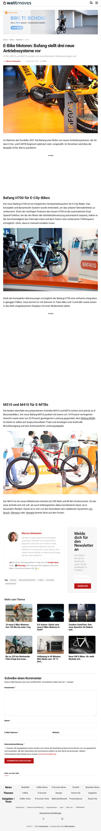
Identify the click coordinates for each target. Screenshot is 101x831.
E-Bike (27, 40)
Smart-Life (75, 793)
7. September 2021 (32, 61)
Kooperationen (51, 807)
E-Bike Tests (25, 799)
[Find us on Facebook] (39, 818)
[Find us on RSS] (62, 818)
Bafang (13, 580)
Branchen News (92, 787)
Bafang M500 (88, 418)
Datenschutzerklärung (14, 744)
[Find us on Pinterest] (53, 818)
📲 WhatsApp (20, 565)
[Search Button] (91, 3)
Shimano (15, 512)
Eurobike (50, 580)
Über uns (69, 807)
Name (7, 720)
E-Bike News (42, 787)
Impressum (20, 807)
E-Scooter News (59, 787)
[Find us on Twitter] (43, 818)
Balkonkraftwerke (59, 799)
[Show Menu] (96, 3)
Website (55, 732)
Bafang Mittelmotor (27, 580)
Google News (53, 562)
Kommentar (10, 687)
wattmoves (43, 826)
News (12, 40)
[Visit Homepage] (17, 3)
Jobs (61, 807)
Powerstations (75, 799)
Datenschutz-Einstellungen (50, 813)
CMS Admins (69, 826)
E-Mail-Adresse (11, 732)
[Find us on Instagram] (48, 818)
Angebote (92, 793)
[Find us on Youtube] (58, 818)
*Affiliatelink (80, 807)
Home (5, 40)
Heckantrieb (11, 584)
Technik (75, 787)
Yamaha (30, 512)
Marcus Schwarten (13, 61)
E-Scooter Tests (42, 799)
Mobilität (19, 40)
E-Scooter (42, 793)
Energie (59, 793)
